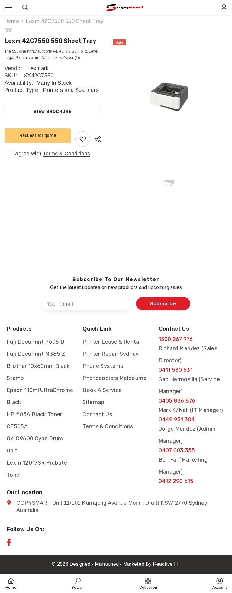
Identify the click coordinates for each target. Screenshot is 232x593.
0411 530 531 (176, 370)
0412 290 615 (176, 481)
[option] (168, 96)
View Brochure (53, 111)
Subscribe (163, 303)
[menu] (8, 7)
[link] (77, 583)
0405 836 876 (177, 400)
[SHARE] (95, 139)
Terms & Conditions (66, 154)
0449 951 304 (177, 419)
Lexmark (38, 68)
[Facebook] (9, 542)
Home (12, 21)
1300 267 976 (176, 339)
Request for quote (37, 135)
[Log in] (224, 7)
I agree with (26, 154)
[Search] (25, 7)
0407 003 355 (177, 450)
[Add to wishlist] (82, 139)
